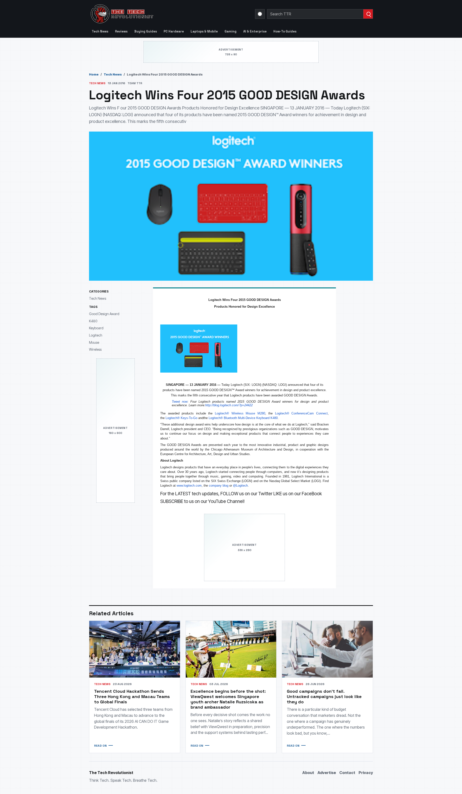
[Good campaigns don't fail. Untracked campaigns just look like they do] (327, 649)
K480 (93, 321)
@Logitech (240, 485)
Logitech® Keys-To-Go (181, 418)
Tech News (100, 31)
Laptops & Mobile (204, 31)
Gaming (231, 31)
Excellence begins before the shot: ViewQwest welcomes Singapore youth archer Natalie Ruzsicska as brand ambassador (228, 699)
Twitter (265, 493)
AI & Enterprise (255, 31)
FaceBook (312, 493)
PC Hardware (174, 31)
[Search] (368, 14)
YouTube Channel (226, 501)
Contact (347, 772)
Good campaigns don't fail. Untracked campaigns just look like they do (324, 696)
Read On (100, 746)
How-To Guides (284, 31)
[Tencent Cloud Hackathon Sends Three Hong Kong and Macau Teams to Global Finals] (134, 649)
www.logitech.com (189, 485)
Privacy (366, 772)
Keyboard (96, 328)
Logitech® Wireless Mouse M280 (240, 413)
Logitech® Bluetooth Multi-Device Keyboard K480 (243, 418)
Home (94, 74)
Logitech (95, 335)
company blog (218, 485)
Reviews (121, 31)
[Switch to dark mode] (260, 14)
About (308, 772)
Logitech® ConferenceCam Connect (301, 413)
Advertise (326, 772)
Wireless (95, 349)
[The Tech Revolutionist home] (156, 14)
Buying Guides (145, 31)
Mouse (94, 342)
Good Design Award (104, 314)
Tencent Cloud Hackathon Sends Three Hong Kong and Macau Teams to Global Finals (132, 696)
